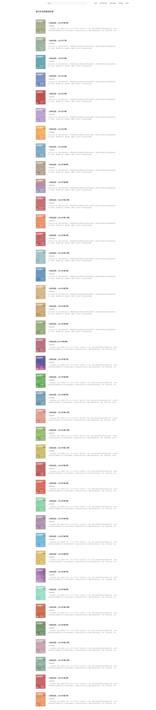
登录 (127, 3)
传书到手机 (103, 3)
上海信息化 (51, 26)
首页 (95, 3)
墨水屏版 (113, 3)
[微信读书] (33, 3)
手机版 (121, 3)
